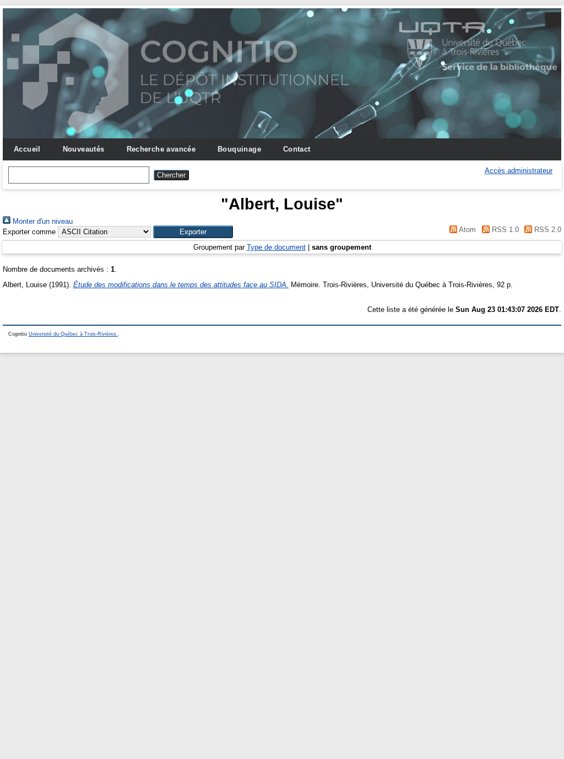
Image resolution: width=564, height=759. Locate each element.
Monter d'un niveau (41, 221)
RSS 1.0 (504, 229)
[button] (193, 231)
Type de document (276, 247)
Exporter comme (29, 232)
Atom (466, 229)
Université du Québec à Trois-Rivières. (73, 334)
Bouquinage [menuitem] (239, 149)
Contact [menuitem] (297, 149)
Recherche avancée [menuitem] (161, 149)
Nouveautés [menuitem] (84, 149)
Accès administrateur (518, 170)
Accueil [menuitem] (27, 149)
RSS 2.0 (546, 229)
